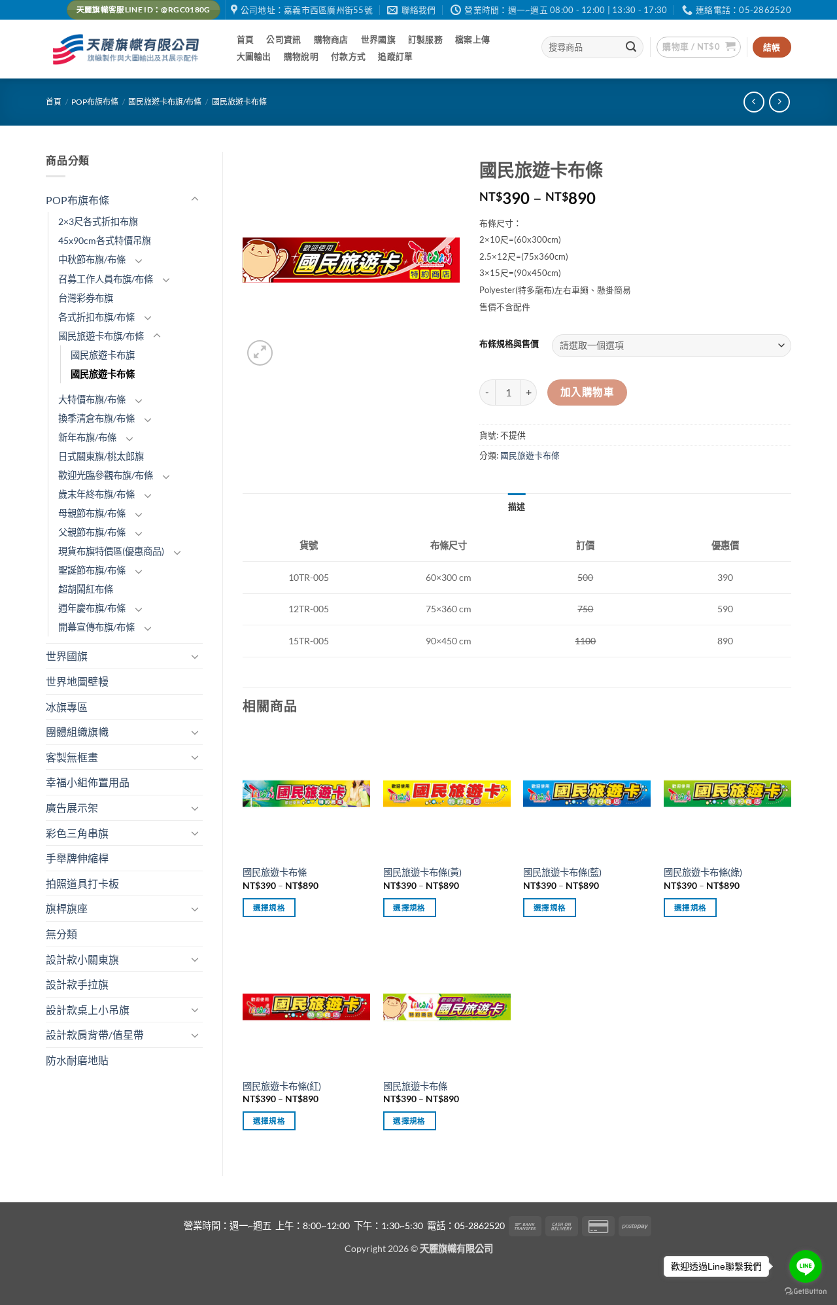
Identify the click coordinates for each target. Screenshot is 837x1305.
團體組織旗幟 (77, 731)
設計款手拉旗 (77, 984)
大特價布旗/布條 (92, 399)
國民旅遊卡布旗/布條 (164, 102)
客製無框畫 (72, 757)
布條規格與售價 (509, 344)
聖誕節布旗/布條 (92, 570)
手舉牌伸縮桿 (77, 858)
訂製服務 (425, 39)
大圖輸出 (254, 56)
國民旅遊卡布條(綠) (703, 872)
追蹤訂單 (395, 56)
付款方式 (348, 56)
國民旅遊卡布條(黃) (422, 872)
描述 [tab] (517, 506)
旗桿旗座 (67, 908)
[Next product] (753, 102)
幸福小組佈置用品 (87, 782)
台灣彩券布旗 (85, 298)
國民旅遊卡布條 (239, 102)
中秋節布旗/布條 (92, 259)
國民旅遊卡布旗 (103, 354)
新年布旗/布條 (87, 437)
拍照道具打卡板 (82, 883)
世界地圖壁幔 (77, 681)
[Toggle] (195, 199)
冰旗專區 (67, 707)
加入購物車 (587, 392)
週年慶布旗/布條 (92, 608)
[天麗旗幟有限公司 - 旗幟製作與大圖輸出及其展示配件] (128, 49)
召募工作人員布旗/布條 (105, 279)
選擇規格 (269, 907)
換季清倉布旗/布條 (96, 418)
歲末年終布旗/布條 (96, 494)
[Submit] (632, 47)
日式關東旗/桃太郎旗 (101, 456)
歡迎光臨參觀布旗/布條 (105, 475)
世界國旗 (378, 39)
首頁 (245, 39)
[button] (699, 47)
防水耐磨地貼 (77, 1060)
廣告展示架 (72, 807)
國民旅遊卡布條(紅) (282, 1086)
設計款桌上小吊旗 (87, 1009)
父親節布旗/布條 (92, 532)
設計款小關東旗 (82, 959)
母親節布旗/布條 (92, 513)
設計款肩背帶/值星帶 (95, 1034)
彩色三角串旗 (77, 833)
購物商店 (331, 39)
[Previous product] (779, 102)
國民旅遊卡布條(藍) (562, 872)
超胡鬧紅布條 (85, 589)
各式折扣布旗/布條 (96, 316)
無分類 (61, 934)
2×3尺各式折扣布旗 (98, 221)
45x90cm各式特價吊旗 (104, 240)
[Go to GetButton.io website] (806, 1291)
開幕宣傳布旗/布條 (96, 627)
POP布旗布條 (94, 102)
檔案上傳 (472, 39)
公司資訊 (283, 39)
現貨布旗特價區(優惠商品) (111, 551)
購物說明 (301, 56)
